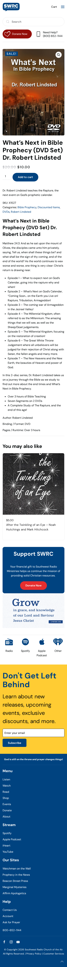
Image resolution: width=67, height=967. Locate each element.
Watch (7, 785)
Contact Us (10, 910)
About (6, 816)
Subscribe (14, 743)
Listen (6, 779)
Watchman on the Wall (17, 868)
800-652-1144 (12, 930)
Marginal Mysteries (14, 887)
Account (8, 916)
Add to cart (25, 177)
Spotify (7, 833)
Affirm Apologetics (14, 893)
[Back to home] (11, 7)
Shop (6, 798)
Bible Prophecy (27, 207)
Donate (7, 810)
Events (7, 804)
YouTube (8, 852)
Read (6, 792)
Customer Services (53, 953)
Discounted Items (49, 207)
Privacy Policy (33, 953)
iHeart (6, 845)
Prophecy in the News (16, 875)
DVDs (6, 212)
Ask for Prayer (11, 922)
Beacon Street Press (15, 881)
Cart (54, 7)
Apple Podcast (12, 839)
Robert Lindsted (21, 212)
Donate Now (33, 585)
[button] (62, 7)
